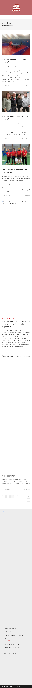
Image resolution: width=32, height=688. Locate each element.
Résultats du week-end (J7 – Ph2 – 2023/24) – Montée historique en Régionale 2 (16, 324)
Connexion (28, 686)
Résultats (11, 57)
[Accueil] (2, 25)
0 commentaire (6, 85)
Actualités (5, 57)
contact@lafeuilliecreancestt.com (13, 640)
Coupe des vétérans (9, 476)
